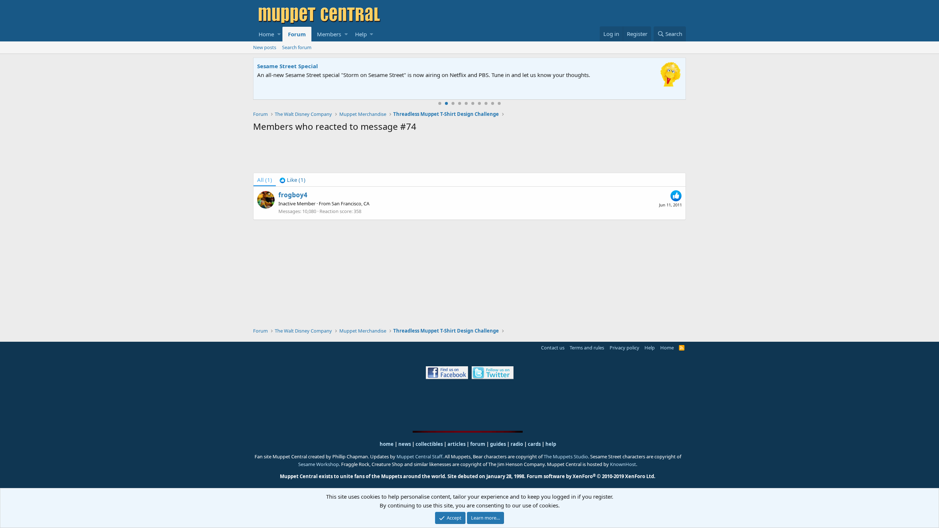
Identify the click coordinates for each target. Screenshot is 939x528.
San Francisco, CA (350, 203)
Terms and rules (587, 347)
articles (457, 444)
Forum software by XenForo (591, 476)
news (404, 444)
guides (498, 444)
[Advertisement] (469, 154)
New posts (264, 47)
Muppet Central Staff (419, 456)
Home (266, 34)
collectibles (429, 444)
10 (499, 103)
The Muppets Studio (566, 456)
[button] (278, 34)
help (550, 444)
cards (534, 444)
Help (361, 34)
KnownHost (623, 464)
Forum (297, 34)
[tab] (292, 179)
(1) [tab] (264, 179)
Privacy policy (624, 347)
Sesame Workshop (318, 464)
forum (477, 444)
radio (517, 444)
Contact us (553, 347)
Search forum (296, 47)
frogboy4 (292, 195)
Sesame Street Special (287, 66)
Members (329, 34)
